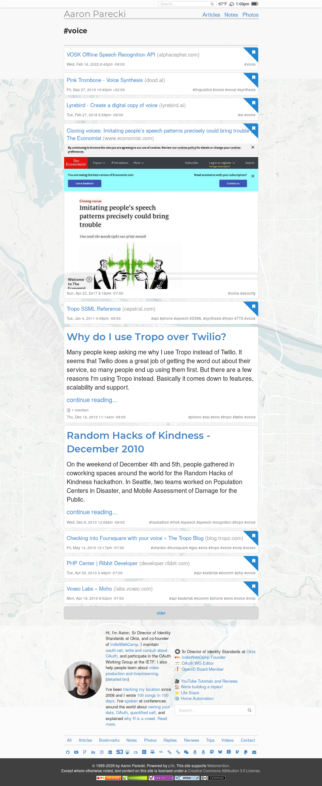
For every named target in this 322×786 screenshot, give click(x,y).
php (240, 572)
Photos (250, 14)
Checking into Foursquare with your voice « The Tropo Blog (135, 538)
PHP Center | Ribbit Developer (102, 563)
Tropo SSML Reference (94, 308)
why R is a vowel (139, 718)
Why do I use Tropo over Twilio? (146, 337)
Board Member (210, 669)
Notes (231, 14)
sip (207, 416)
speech (182, 318)
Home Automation (197, 698)
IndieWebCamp (124, 644)
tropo (229, 318)
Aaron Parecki (95, 13)
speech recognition (215, 522)
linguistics (203, 89)
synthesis (248, 89)
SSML (197, 318)
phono (196, 416)
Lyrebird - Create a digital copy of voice (112, 105)
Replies (170, 740)
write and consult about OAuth (136, 653)
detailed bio (117, 679)
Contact (248, 740)
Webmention (218, 765)
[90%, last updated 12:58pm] (254, 4)
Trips (210, 740)
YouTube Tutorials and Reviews (209, 681)
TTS (239, 318)
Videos (227, 740)
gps (194, 547)
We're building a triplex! (202, 687)
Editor (208, 663)
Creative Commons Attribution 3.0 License (224, 770)
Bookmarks (109, 740)
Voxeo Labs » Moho (89, 588)
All (69, 740)
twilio (239, 416)
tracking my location (141, 689)
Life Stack (190, 693)
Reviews (191, 740)
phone (167, 318)
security (249, 293)
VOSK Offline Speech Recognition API (111, 54)
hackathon (160, 522)
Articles (211, 14)
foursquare (178, 547)
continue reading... (92, 399)
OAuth (122, 712)
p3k (171, 765)
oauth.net (114, 650)
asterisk (211, 572)
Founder (218, 657)
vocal (231, 89)
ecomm (227, 572)
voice (251, 64)
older (161, 613)
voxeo (250, 547)
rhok (176, 522)
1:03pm (242, 4)
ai (241, 114)
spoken (131, 701)
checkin (159, 547)
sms (216, 416)
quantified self (143, 712)
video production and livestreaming (132, 670)
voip (238, 547)
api (156, 318)
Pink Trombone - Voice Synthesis (105, 80)
